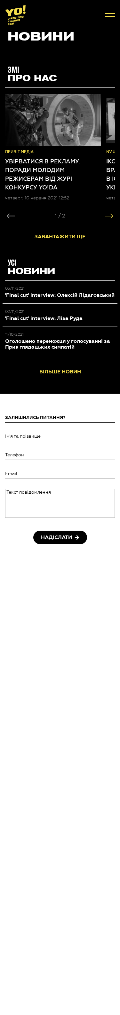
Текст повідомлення (28, 492)
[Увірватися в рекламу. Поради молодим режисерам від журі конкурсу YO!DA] (53, 120)
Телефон (14, 455)
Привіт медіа (19, 152)
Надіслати (56, 537)
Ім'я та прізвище (23, 436)
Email (11, 473)
